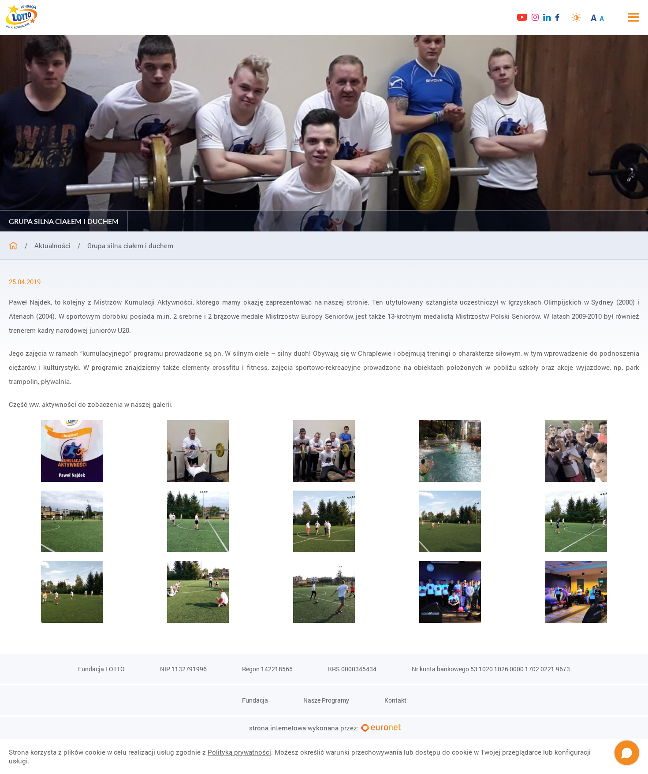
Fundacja (255, 700)
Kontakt (395, 700)
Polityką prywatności (239, 752)
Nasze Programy (326, 700)
